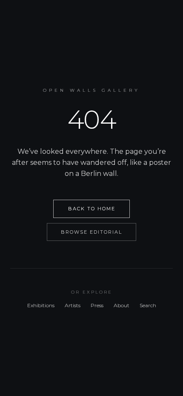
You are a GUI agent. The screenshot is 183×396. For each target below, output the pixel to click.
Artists (72, 305)
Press (97, 305)
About (121, 305)
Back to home (91, 209)
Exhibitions (40, 305)
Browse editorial (91, 232)
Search (148, 305)
